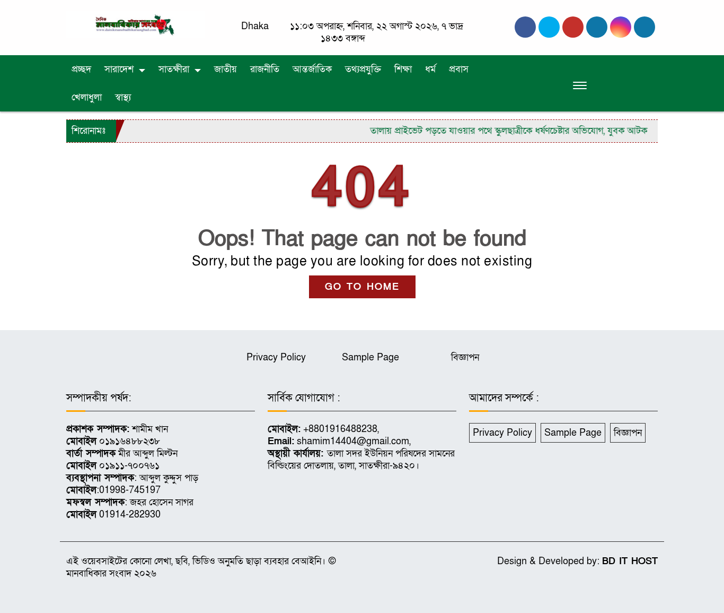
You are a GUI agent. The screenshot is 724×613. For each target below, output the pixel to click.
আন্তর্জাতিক (312, 69)
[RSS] (644, 27)
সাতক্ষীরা (173, 69)
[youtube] (620, 27)
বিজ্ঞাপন (465, 357)
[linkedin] (596, 27)
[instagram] (573, 27)
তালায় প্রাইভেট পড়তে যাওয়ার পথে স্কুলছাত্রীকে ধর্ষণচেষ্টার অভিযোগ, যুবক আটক (500, 131)
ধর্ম (430, 69)
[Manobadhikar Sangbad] (135, 24)
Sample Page (370, 357)
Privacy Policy (276, 357)
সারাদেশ (119, 69)
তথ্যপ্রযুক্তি (363, 69)
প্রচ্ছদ (81, 69)
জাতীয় (225, 69)
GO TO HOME (362, 287)
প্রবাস (459, 69)
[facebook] (525, 27)
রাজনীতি (264, 69)
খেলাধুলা (87, 97)
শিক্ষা (403, 69)
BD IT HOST (630, 561)
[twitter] (549, 27)
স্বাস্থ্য (123, 97)
